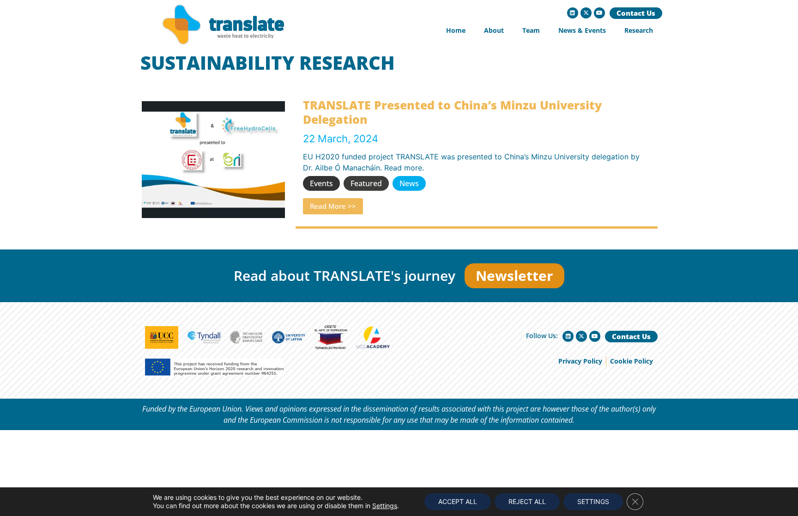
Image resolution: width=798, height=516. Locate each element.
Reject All (527, 501)
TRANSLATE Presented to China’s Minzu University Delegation (452, 112)
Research (638, 30)
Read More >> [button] (333, 206)
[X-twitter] (586, 12)
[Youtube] (599, 12)
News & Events (582, 30)
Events (321, 183)
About (494, 30)
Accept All (457, 501)
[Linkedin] (572, 12)
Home (456, 30)
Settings (384, 506)
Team (531, 30)
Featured (366, 183)
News (409, 183)
